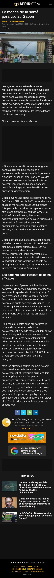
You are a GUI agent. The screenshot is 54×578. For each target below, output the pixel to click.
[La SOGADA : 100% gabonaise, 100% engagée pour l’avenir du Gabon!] (9, 517)
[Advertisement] (27, 75)
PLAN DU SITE (34, 566)
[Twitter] (23, 412)
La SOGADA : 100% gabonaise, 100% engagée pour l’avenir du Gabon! (35, 515)
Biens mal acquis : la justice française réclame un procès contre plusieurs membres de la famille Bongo (34, 502)
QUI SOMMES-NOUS (19, 569)
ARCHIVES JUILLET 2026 (20, 572)
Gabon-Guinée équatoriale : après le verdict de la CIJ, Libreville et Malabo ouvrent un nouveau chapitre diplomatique (35, 487)
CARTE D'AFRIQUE (21, 566)
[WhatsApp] (29, 412)
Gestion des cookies (37, 572)
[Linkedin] (35, 412)
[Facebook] (17, 412)
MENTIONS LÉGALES (35, 569)
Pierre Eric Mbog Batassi (13, 21)
